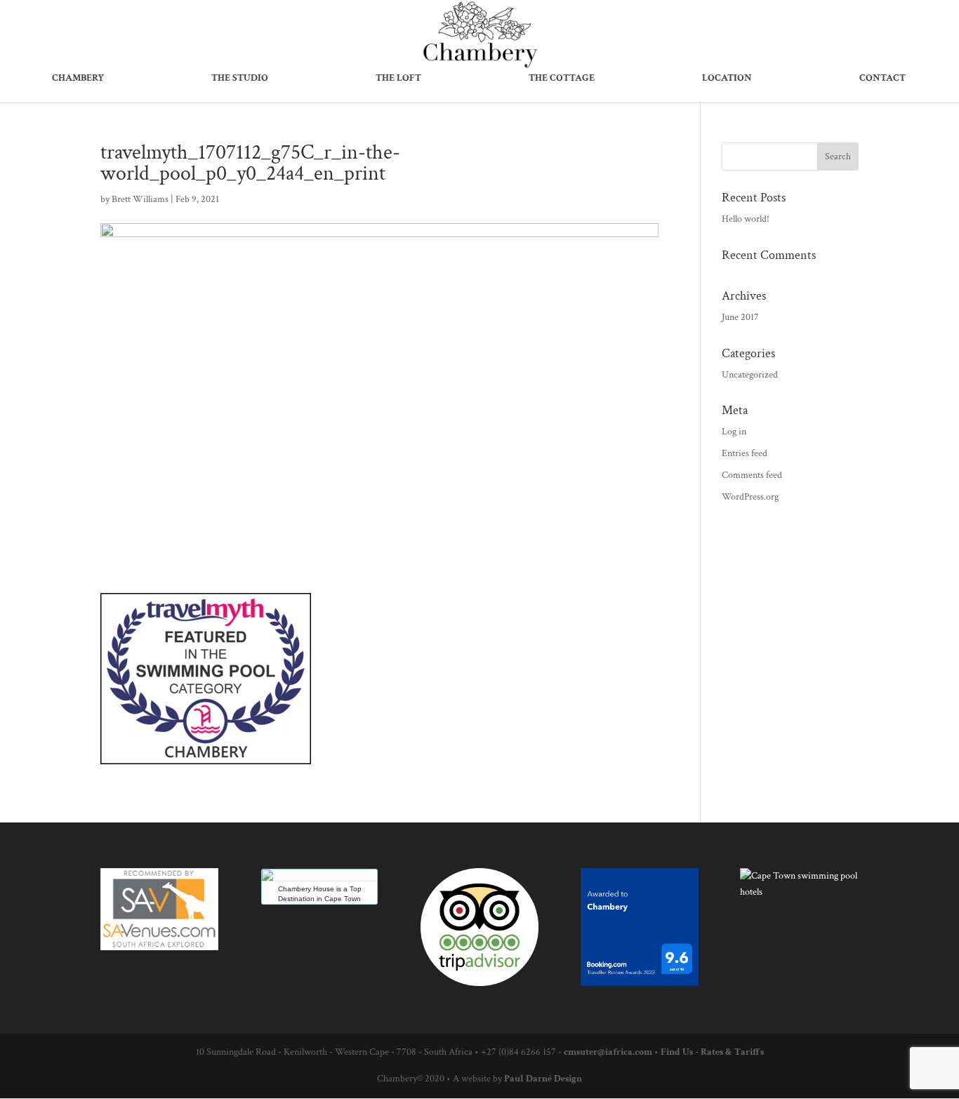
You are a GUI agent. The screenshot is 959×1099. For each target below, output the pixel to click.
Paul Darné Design (543, 1078)
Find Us (677, 1052)
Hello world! (745, 219)
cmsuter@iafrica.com (608, 1052)
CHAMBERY (78, 78)
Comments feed (752, 475)
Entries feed (744, 453)
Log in (734, 431)
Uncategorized (750, 374)
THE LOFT (398, 78)
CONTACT (882, 78)
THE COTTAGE (562, 78)
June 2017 (740, 317)
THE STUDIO (239, 78)
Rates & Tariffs (732, 1052)
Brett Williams (140, 199)
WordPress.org (750, 497)
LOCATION (727, 78)
